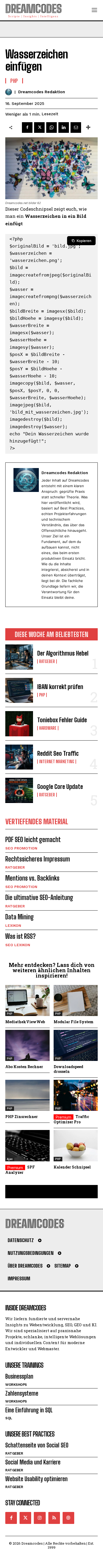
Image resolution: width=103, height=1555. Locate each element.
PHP (42, 695)
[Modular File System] (76, 1000)
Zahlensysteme (21, 1393)
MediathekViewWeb (25, 1021)
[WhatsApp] (51, 127)
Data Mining (19, 917)
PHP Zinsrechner (21, 1116)
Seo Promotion (21, 848)
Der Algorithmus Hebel (62, 653)
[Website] (68, 1518)
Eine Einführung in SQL (29, 1410)
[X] (39, 127)
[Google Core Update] (19, 790)
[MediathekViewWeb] (27, 1000)
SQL (8, 1418)
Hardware (48, 728)
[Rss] (54, 1518)
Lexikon (13, 925)
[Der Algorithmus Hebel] (19, 657)
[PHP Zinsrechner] (27, 1095)
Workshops (16, 1385)
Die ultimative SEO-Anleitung (39, 897)
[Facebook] (27, 127)
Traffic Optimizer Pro (71, 1119)
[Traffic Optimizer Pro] (76, 1095)
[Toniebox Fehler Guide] (19, 723)
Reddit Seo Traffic (58, 753)
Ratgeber (47, 661)
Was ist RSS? (20, 936)
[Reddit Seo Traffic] (19, 757)
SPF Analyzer (20, 1170)
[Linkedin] (63, 127)
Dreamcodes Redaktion (41, 92)
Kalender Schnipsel (72, 1167)
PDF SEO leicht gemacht (33, 839)
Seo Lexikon (17, 945)
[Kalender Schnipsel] (76, 1145)
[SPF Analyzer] (27, 1145)
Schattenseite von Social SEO (36, 1445)
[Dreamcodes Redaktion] (10, 92)
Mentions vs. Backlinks (32, 878)
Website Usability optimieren (36, 1478)
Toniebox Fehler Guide (62, 720)
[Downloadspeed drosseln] (76, 1045)
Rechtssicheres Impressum (37, 859)
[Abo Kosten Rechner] (27, 1045)
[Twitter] (25, 1518)
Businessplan (19, 1376)
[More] (88, 127)
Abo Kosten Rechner (24, 1066)
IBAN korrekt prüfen (60, 686)
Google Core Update (60, 786)
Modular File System (73, 1021)
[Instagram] (39, 1518)
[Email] (76, 127)
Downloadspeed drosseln (68, 1069)
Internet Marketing (56, 761)
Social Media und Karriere (32, 1462)
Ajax (10, 1159)
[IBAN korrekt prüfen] (19, 690)
